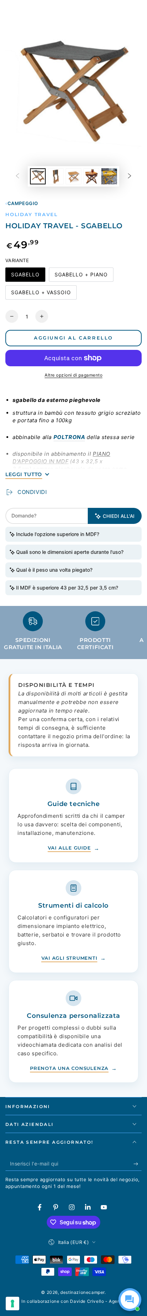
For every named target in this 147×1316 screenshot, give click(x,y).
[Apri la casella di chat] (129, 1299)
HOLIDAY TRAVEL (31, 214)
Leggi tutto (23, 474)
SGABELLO (25, 276)
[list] (73, 633)
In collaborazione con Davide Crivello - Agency (73, 1301)
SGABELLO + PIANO (81, 276)
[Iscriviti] (137, 1164)
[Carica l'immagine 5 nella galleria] (109, 176)
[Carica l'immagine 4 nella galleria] (91, 176)
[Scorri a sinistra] (17, 176)
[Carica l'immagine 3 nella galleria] (73, 176)
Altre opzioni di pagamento (73, 375)
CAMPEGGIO (22, 203)
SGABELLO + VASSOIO (41, 294)
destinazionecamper (82, 1292)
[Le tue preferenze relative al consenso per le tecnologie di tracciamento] (12, 1303)
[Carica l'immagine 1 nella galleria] (38, 176)
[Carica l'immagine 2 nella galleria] (56, 176)
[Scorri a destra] (129, 176)
